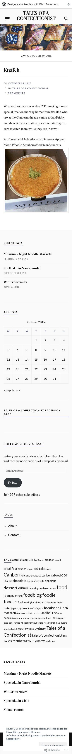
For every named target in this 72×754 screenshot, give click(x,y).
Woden (31, 641)
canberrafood (51, 575)
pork (11, 623)
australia (16, 559)
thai (5, 641)
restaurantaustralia (32, 622)
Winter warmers (15, 282)
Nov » (16, 390)
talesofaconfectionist (47, 635)
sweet (20, 628)
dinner (23, 588)
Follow (12, 483)
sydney (40, 628)
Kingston (39, 608)
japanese (23, 608)
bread (58, 560)
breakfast (10, 569)
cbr (64, 574)
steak (13, 628)
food (61, 587)
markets (38, 613)
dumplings (34, 588)
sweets (29, 628)
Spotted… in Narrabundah (22, 268)
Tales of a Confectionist (30, 88)
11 (63, 349)
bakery (24, 559)
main (30, 613)
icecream (57, 602)
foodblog (32, 595)
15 (36, 359)
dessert (11, 587)
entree (44, 588)
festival (52, 588)
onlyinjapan (31, 618)
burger (30, 569)
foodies (11, 601)
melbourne (49, 613)
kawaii (31, 608)
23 (45, 369)
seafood (52, 622)
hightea (32, 602)
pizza (6, 623)
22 (36, 369)
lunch (64, 608)
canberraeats (32, 575)
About (12, 526)
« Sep (7, 390)
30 (45, 378)
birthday (33, 560)
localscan (51, 607)
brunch (22, 568)
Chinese (8, 581)
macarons (22, 613)
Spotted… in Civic (16, 701)
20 (17, 369)
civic (29, 580)
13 (17, 359)
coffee (35, 580)
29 (36, 378)
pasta (56, 617)
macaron (10, 613)
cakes (48, 569)
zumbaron (50, 641)
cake (42, 569)
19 (8, 369)
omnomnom (19, 618)
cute (42, 580)
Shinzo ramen (14, 709)
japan (14, 608)
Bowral (40, 560)
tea (65, 635)
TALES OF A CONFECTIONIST (36, 15)
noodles (8, 617)
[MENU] (7, 19)
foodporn (23, 602)
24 (54, 369)
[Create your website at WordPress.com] (36, 4)
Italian (7, 608)
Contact (14, 535)
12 (8, 359)
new (59, 613)
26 (8, 378)
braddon (49, 559)
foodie (49, 595)
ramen (17, 622)
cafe (36, 569)
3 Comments (16, 93)
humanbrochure (44, 602)
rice (46, 622)
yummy (40, 641)
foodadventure (13, 595)
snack (7, 628)
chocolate (19, 581)
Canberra (14, 575)
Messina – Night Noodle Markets (28, 254)
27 (17, 378)
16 (45, 359)
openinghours (45, 618)
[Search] (62, 19)
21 (26, 369)
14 (26, 359)
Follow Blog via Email (24, 444)
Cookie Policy (12, 738)
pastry (62, 618)
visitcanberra (17, 641)
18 (63, 359)
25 (63, 369)
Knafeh (12, 70)
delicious (50, 580)
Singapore (62, 623)
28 (26, 378)
